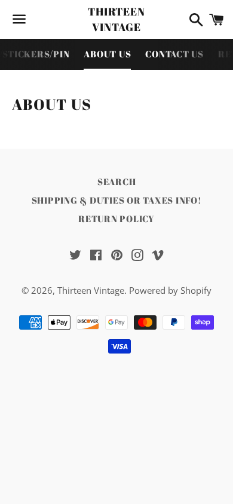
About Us (107, 54)
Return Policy (116, 219)
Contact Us (174, 54)
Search (116, 182)
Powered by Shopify (170, 290)
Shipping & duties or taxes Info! (117, 200)
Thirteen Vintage (116, 18)
